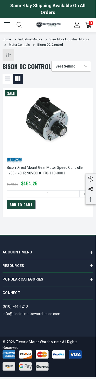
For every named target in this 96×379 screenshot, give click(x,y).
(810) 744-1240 (15, 306)
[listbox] (71, 66)
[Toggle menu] (7, 24)
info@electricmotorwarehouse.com (31, 314)
